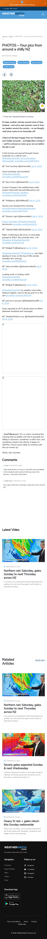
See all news (40, 660)
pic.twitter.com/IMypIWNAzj (14, 195)
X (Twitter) (30, 869)
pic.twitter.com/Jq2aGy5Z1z (25, 224)
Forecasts (7, 865)
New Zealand (23, 62)
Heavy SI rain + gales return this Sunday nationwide (21, 822)
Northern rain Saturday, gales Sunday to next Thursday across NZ (22, 574)
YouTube (30, 877)
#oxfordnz (13, 221)
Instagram (30, 873)
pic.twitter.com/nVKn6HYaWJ (15, 211)
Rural (6, 880)
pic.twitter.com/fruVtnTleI (13, 242)
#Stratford (6, 240)
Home (4, 36)
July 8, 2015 (36, 166)
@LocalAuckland (28, 158)
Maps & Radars (9, 869)
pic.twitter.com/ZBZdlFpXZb (14, 261)
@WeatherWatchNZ (11, 158)
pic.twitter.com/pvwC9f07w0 (18, 295)
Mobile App (22, 924)
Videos (6, 876)
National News (9, 62)
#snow (5, 221)
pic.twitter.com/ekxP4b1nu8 (14, 279)
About (26, 922)
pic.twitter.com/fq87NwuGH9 (15, 177)
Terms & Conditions (13, 922)
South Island (8, 67)
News (11, 36)
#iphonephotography (26, 208)
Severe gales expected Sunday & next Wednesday (23, 766)
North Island (36, 62)
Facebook (30, 865)
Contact (34, 922)
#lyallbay (24, 192)
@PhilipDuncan (27, 253)
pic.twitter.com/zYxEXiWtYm (27, 161)
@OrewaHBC (8, 161)
